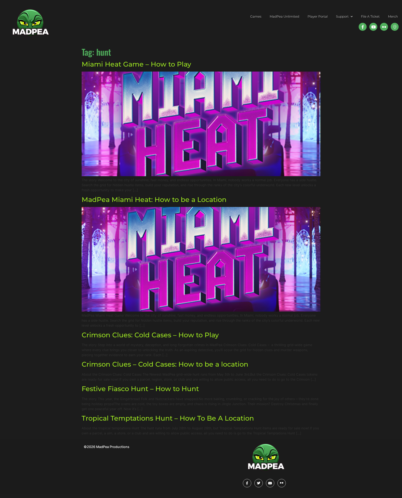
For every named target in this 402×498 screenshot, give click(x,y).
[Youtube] (373, 27)
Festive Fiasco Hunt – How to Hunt (140, 389)
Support (342, 16)
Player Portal (318, 16)
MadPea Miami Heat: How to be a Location (154, 199)
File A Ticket (370, 16)
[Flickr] (281, 483)
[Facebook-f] (363, 27)
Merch (393, 16)
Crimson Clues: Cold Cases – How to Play (150, 335)
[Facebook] (247, 483)
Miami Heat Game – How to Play (136, 64)
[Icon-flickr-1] (384, 27)
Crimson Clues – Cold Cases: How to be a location (165, 364)
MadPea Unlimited (284, 16)
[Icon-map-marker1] (395, 27)
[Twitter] (258, 483)
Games (255, 16)
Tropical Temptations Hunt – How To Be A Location (168, 418)
